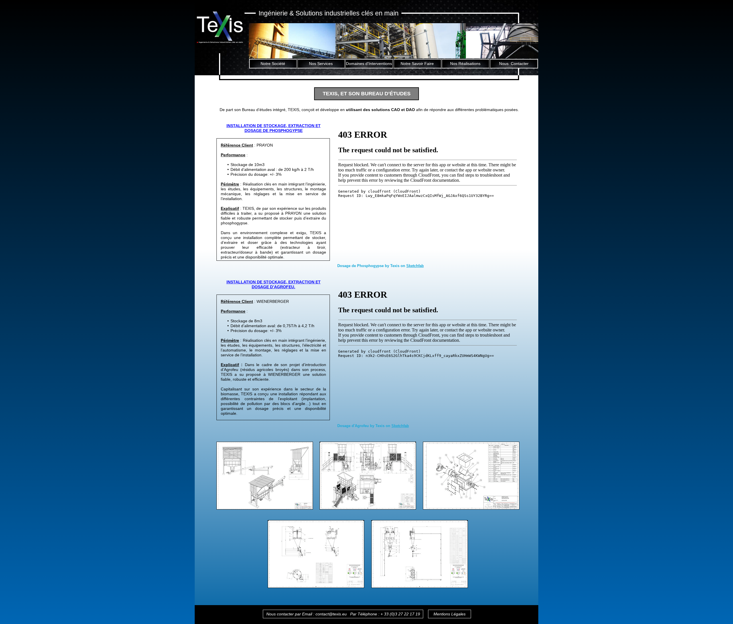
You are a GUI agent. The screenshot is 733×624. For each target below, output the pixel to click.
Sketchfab (415, 266)
